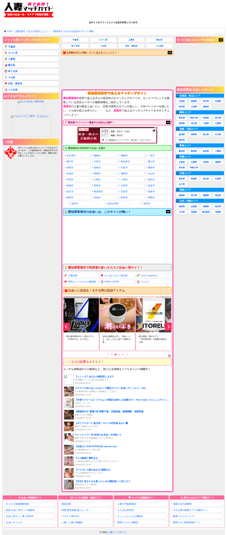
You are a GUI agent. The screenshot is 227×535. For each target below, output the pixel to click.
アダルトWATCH (70, 516)
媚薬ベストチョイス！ (184, 516)
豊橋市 (97, 155)
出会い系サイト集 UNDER (19, 516)
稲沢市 (151, 179)
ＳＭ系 (103, 46)
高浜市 (124, 191)
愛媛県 (206, 195)
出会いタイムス (14, 522)
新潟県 (182, 134)
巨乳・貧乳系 (131, 46)
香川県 (194, 195)
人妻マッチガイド (117, 532)
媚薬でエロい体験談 (127, 522)
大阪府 (182, 162)
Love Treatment (149, 275)
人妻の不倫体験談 (126, 504)
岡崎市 (124, 155)
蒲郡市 (124, 173)
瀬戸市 (69, 161)
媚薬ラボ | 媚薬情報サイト (187, 522)
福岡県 (182, 206)
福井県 (182, 140)
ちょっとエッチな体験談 (130, 516)
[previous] (66, 327)
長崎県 (206, 206)
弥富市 (146, 203)
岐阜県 (206, 151)
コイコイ (145, 281)
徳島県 (182, 195)
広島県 (218, 179)
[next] (168, 327)
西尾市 (97, 173)
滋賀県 (218, 162)
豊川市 (151, 161)
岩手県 (206, 101)
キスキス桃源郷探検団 (17, 504)
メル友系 (159, 46)
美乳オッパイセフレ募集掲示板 (83, 281)
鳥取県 (182, 179)
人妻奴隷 (72, 275)
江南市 (97, 179)
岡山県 (206, 179)
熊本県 (218, 206)
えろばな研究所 (125, 510)
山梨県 (218, 123)
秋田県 (182, 106)
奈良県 (182, 167)
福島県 (206, 106)
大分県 (182, 212)
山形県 (194, 106)
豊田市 (151, 167)
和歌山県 (194, 167)
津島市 (69, 167)
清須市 (74, 203)
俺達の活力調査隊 (182, 504)
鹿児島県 (206, 212)
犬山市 (151, 173)
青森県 (194, 101)
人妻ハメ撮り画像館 (72, 522)
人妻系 (131, 40)
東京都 (182, 118)
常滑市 (69, 179)
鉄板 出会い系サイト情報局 (20, 510)
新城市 (69, 185)
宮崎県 (194, 212)
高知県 (218, 195)
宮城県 (218, 101)
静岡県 (194, 151)
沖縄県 (218, 212)
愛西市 (151, 197)
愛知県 (182, 151)
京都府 (206, 162)
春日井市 (125, 161)
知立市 (69, 191)
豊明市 (69, 197)
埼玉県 (194, 123)
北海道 (182, 101)
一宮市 (151, 155)
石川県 (218, 134)
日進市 (97, 197)
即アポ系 (75, 46)
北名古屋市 (113, 203)
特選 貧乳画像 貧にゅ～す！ (76, 510)
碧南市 (97, 167)
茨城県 (206, 118)
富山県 (206, 134)
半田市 (97, 161)
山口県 (182, 184)
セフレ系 (103, 40)
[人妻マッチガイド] (29, 10)
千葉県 (206, 123)
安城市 (69, 173)
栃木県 (218, 118)
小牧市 (124, 179)
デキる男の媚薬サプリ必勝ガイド (190, 510)
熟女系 (159, 40)
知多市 (151, 185)
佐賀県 (194, 206)
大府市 (124, 185)
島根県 (194, 179)
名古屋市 (71, 155)
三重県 (218, 151)
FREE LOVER (111, 281)
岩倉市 (151, 191)
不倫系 (75, 40)
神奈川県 (194, 118)
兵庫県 (194, 162)
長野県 (194, 134)
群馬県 (182, 123)
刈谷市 (124, 167)
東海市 (97, 185)
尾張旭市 (98, 191)
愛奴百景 (66, 504)
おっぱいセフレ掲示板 (116, 275)
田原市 (124, 197)
